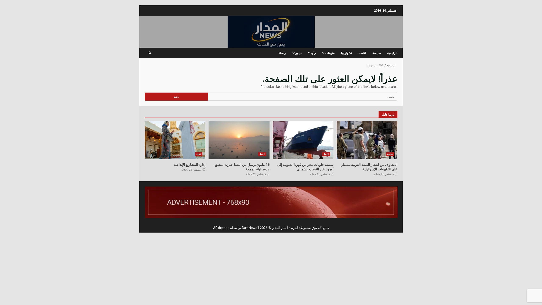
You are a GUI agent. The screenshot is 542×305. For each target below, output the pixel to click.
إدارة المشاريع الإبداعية (175, 140)
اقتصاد (362, 53)
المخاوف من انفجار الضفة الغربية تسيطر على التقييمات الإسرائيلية (367, 140)
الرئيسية (392, 53)
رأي (313, 53)
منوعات (330, 53)
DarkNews (249, 228)
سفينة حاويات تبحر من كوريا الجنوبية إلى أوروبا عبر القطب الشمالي (303, 140)
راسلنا (282, 53)
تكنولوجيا (346, 53)
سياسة (376, 53)
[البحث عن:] (303, 97)
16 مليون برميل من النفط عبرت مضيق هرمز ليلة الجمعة (239, 140)
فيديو (299, 53)
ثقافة (198, 154)
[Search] (150, 53)
